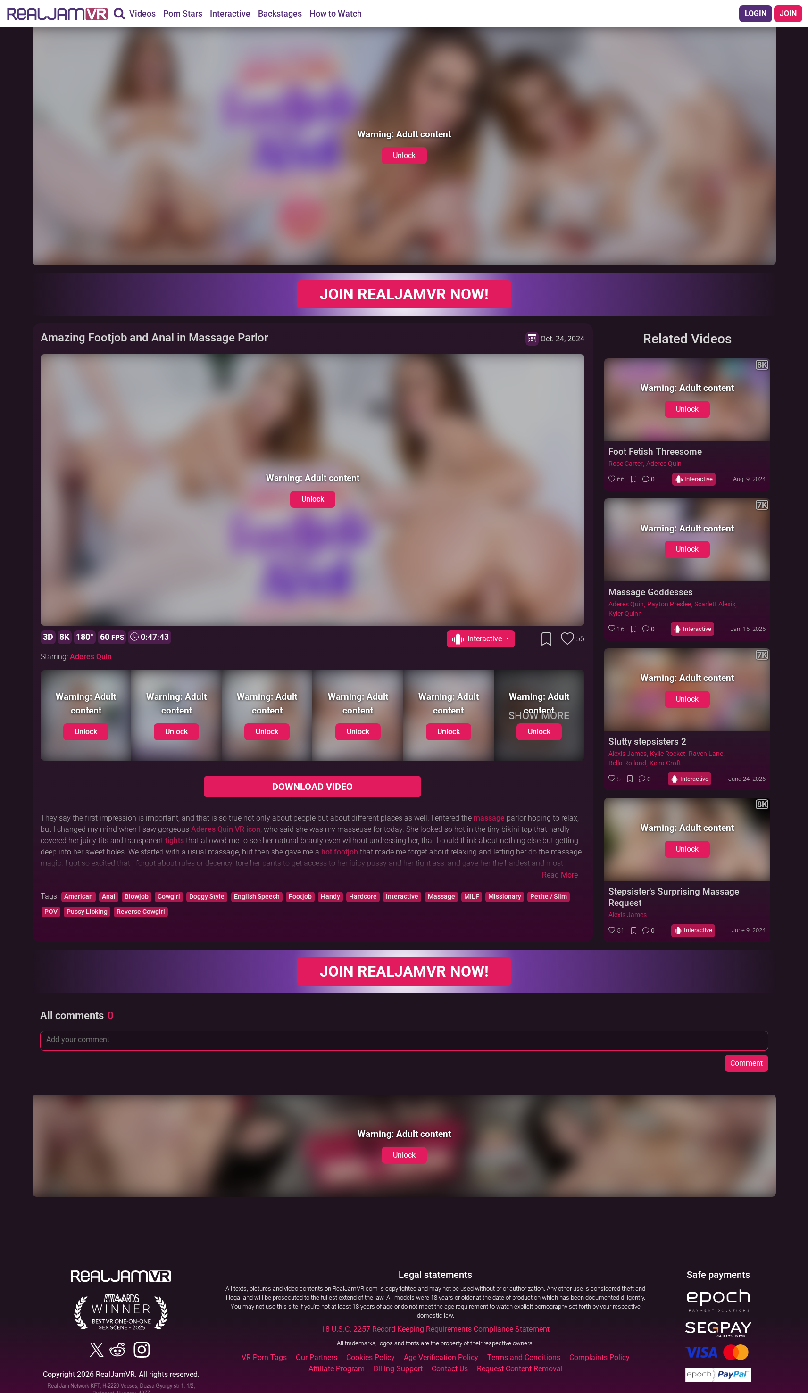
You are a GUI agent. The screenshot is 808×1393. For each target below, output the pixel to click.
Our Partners (316, 1357)
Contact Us (450, 1368)
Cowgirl (169, 897)
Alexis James (627, 754)
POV (51, 912)
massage (489, 817)
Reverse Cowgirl (141, 912)
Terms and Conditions (523, 1357)
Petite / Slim (548, 897)
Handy (330, 897)
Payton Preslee (669, 604)
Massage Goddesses (650, 592)
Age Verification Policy (441, 1357)
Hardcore (363, 897)
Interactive (402, 897)
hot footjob (339, 851)
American (78, 897)
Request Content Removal (520, 1368)
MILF (471, 897)
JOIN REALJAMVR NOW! (404, 294)
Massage (441, 897)
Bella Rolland (627, 763)
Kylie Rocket (667, 754)
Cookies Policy (370, 1357)
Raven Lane (706, 754)
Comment (746, 1063)
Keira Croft (665, 763)
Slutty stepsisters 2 (647, 741)
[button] (616, 479)
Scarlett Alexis (714, 604)
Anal (109, 897)
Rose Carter (625, 464)
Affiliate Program (336, 1368)
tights (174, 840)
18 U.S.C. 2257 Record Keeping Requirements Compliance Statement (435, 1329)
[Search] (119, 13)
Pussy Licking (87, 912)
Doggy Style (207, 897)
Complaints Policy (599, 1357)
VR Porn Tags (264, 1357)
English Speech (257, 897)
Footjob (300, 897)
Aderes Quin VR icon (225, 829)
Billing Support (398, 1368)
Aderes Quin (91, 656)
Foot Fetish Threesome (655, 451)
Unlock (404, 155)
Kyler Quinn (625, 614)
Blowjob (137, 897)
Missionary (504, 897)
